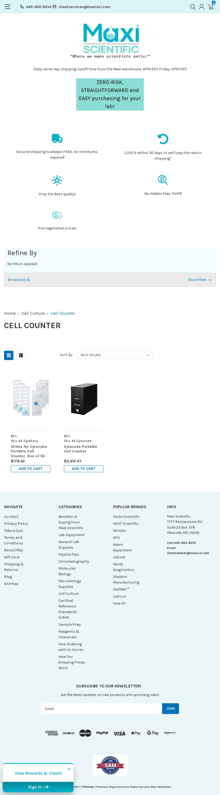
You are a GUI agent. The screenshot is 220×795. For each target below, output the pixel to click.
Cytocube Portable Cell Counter (80, 449)
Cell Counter (63, 313)
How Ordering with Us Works (71, 647)
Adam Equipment (122, 547)
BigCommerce (119, 787)
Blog (8, 576)
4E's (116, 537)
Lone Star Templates (157, 787)
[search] (191, 6)
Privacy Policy (16, 523)
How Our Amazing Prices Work (71, 662)
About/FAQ (13, 550)
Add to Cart (30, 468)
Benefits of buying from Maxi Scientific (70, 522)
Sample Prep (69, 624)
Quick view (30, 397)
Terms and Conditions (13, 540)
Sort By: (66, 355)
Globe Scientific (126, 516)
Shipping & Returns (14, 567)
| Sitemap (87, 787)
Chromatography (73, 561)
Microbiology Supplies (69, 584)
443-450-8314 (38, 7)
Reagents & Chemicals (68, 634)
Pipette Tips (68, 554)
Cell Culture (33, 313)
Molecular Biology (67, 571)
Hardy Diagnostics (123, 567)
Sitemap (11, 583)
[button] (110, 280)
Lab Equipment (71, 535)
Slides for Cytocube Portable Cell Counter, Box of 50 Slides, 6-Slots (29, 451)
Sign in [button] (35, 787)
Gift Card (11, 557)
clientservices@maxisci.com (84, 7)
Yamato (119, 530)
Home (10, 313)
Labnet (119, 557)
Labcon (119, 596)
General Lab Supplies (68, 545)
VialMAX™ (121, 589)
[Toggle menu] (7, 9)
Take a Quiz (13, 530)
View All (119, 603)
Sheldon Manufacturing (126, 579)
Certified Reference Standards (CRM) (67, 609)
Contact (11, 516)
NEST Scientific (126, 523)
